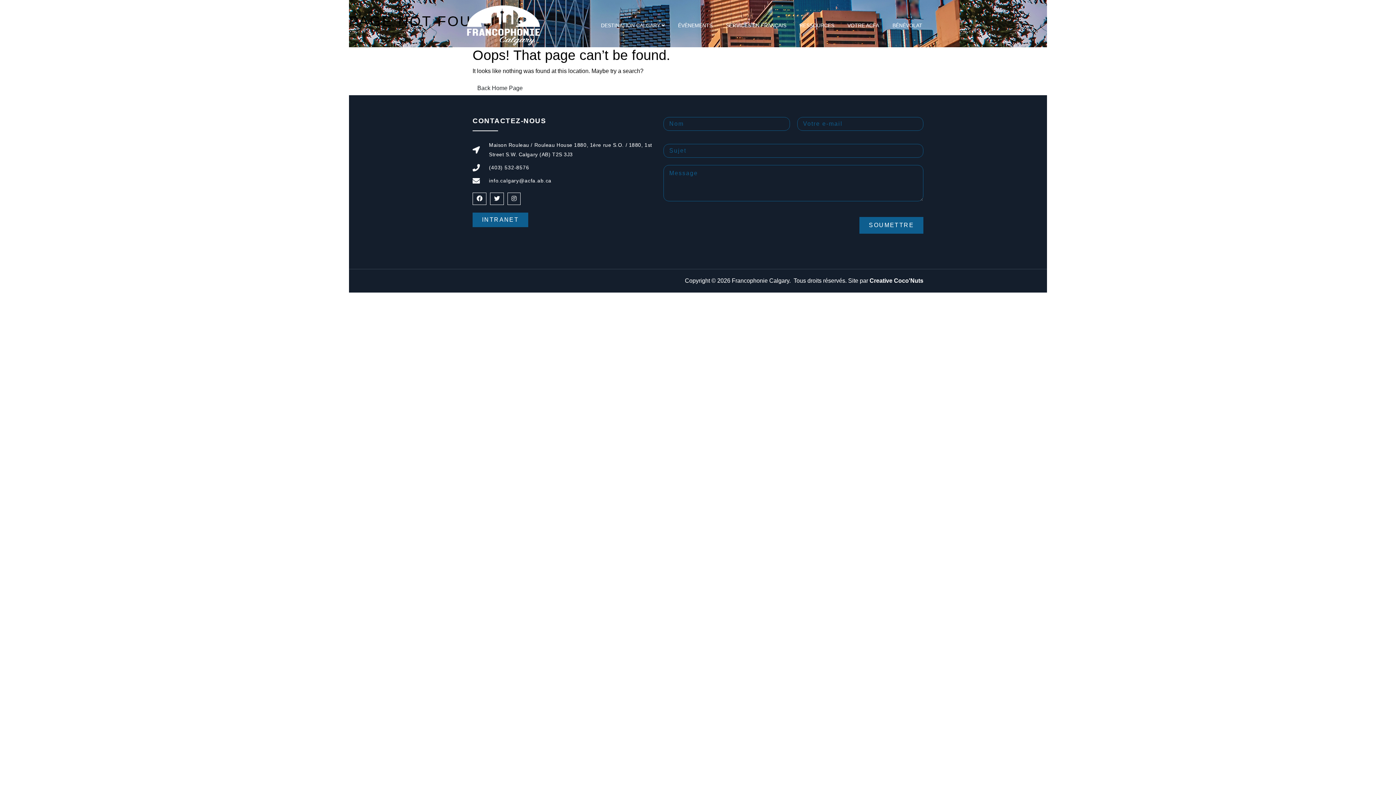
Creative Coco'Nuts (896, 281)
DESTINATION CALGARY (630, 25)
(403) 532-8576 (509, 167)
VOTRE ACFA (863, 25)
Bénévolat (907, 25)
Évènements (695, 25)
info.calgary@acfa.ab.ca (520, 181)
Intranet (500, 220)
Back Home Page (500, 88)
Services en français (756, 25)
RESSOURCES (816, 25)
